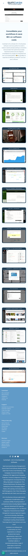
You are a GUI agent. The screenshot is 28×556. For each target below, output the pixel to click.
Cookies (3, 431)
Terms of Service (5, 423)
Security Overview (6, 424)
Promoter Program (6, 440)
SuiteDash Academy (6, 408)
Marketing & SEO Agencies (17, 506)
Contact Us (4, 447)
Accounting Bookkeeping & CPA (10, 508)
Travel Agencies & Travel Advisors (11, 522)
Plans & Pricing (5, 394)
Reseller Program (6, 442)
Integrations (4, 396)
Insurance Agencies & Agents (17, 513)
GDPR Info (4, 429)
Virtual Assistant (20, 520)
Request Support (5, 412)
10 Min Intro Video (6, 410)
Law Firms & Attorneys (11, 515)
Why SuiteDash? (5, 393)
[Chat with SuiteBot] (3, 553)
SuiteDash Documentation (8, 407)
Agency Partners (5, 444)
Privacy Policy (5, 426)
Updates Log (5, 398)
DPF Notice (4, 428)
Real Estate (20, 515)
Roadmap (4, 399)
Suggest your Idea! (6, 413)
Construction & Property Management (14, 517)
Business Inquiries (6, 445)
